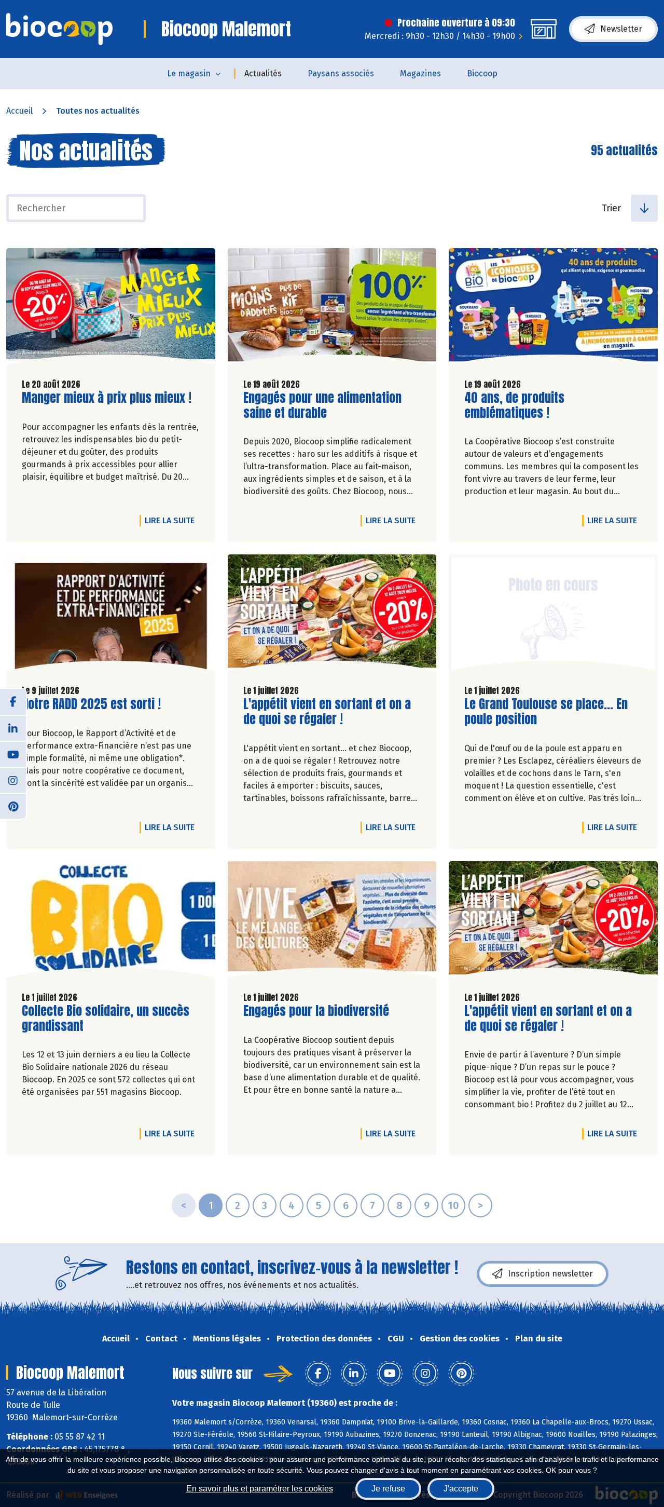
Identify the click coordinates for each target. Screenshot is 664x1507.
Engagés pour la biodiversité (316, 1011)
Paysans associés (341, 73)
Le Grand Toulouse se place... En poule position (546, 712)
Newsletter (621, 29)
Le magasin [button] (189, 73)
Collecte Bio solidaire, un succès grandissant (105, 1018)
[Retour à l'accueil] (59, 29)
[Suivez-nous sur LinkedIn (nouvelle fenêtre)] (13, 728)
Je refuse (388, 1488)
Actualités (263, 73)
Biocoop (482, 73)
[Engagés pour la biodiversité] (332, 922)
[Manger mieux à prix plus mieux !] (110, 309)
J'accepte (461, 1488)
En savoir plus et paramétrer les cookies (259, 1488)
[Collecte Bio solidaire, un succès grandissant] (110, 922)
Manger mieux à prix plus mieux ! (106, 397)
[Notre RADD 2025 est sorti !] (110, 615)
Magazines (420, 73)
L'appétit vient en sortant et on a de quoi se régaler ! (327, 712)
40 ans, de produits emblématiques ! (523, 405)
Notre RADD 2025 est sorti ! (91, 704)
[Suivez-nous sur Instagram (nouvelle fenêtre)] (13, 780)
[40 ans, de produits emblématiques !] (553, 309)
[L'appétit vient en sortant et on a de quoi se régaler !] (332, 615)
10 (453, 1205)
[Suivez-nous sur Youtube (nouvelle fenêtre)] (13, 754)
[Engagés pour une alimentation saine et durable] (332, 309)
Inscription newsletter (550, 1274)
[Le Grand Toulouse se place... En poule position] (553, 615)
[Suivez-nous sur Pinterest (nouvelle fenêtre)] (13, 806)
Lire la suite (172, 520)
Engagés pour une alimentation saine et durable (322, 405)
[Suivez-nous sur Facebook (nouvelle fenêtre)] (13, 702)
